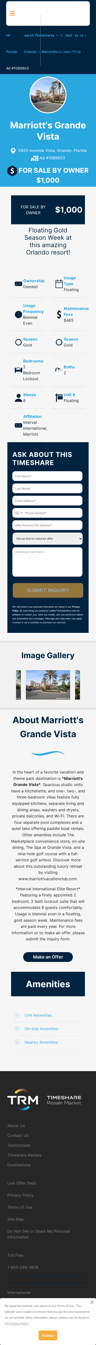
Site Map (15, 1219)
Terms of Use (19, 1207)
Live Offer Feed (21, 1183)
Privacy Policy (20, 1195)
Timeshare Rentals (24, 1155)
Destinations (19, 1164)
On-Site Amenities (41, 1028)
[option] (48, 685)
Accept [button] (48, 1335)
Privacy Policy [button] (19, 1323)
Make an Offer (48, 956)
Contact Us (18, 1135)
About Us (16, 1125)
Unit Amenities (38, 1015)
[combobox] (18, 513)
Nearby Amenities (41, 1042)
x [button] (92, 1301)
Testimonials (19, 1145)
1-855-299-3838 (23, 1267)
